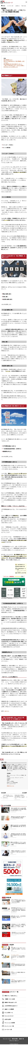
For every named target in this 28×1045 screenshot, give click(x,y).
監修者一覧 (21, 1038)
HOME (4, 5)
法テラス (7, 711)
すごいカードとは (7, 1038)
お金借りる (17, 5)
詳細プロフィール (10, 785)
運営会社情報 (15, 1038)
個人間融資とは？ (8, 59)
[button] (26, 2)
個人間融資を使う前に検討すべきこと (13, 64)
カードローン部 (10, 5)
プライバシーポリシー (14, 1040)
